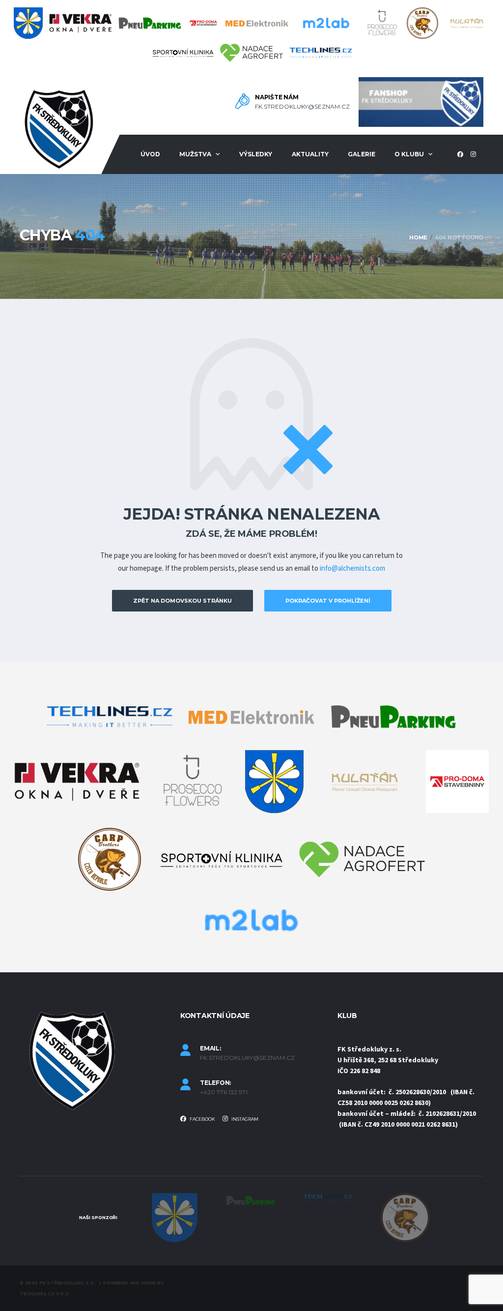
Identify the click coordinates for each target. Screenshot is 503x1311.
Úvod (150, 154)
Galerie (361, 154)
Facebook (202, 1119)
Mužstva (195, 154)
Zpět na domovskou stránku (182, 600)
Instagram (244, 1119)
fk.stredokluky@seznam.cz (302, 106)
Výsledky (255, 154)
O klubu (409, 154)
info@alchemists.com (352, 568)
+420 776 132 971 (224, 1092)
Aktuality (310, 154)
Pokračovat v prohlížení (327, 600)
